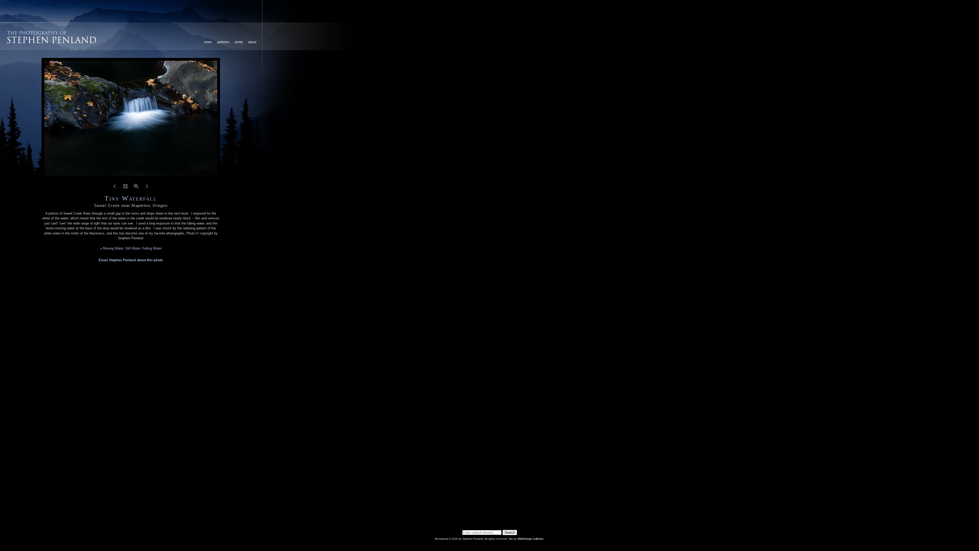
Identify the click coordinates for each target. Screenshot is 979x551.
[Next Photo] (147, 188)
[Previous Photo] (115, 188)
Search (510, 532)
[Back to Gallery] (125, 188)
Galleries (223, 42)
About (252, 42)
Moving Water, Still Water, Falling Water (132, 248)
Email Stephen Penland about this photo (131, 260)
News (208, 42)
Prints (239, 42)
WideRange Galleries (531, 538)
